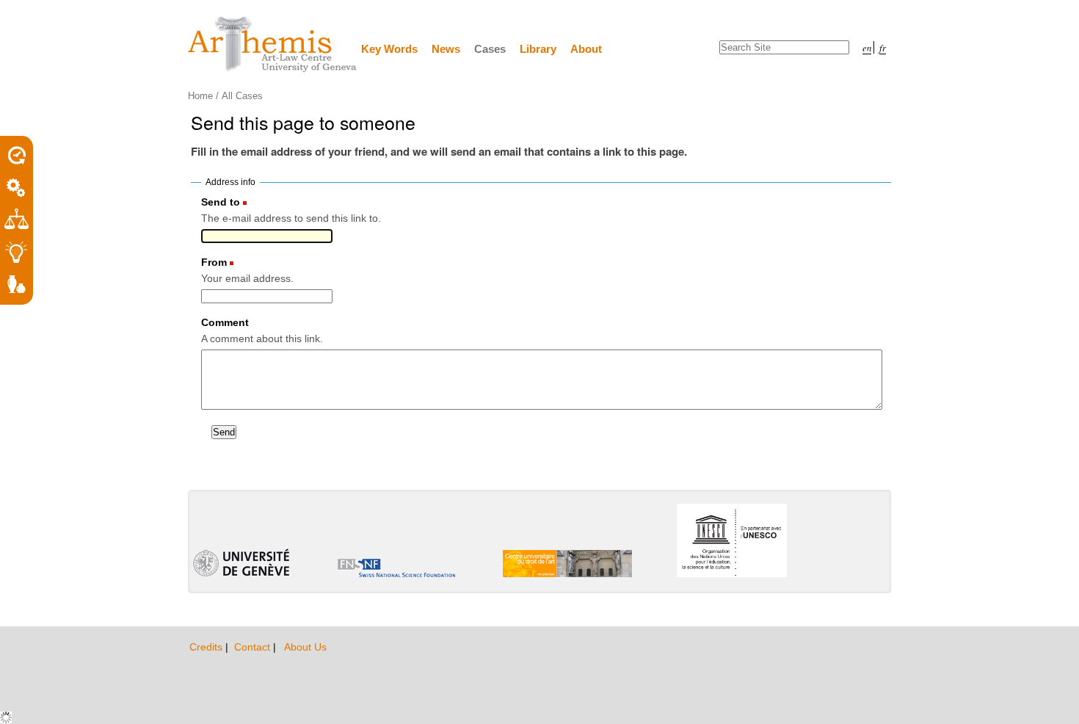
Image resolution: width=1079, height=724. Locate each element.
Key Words (389, 49)
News (446, 49)
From (214, 262)
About (586, 49)
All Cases (242, 95)
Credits (207, 647)
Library (538, 49)
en (866, 47)
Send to (220, 202)
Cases (490, 49)
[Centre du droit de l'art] (273, 45)
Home (200, 95)
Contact (253, 647)
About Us (305, 647)
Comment (225, 322)
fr (882, 47)
